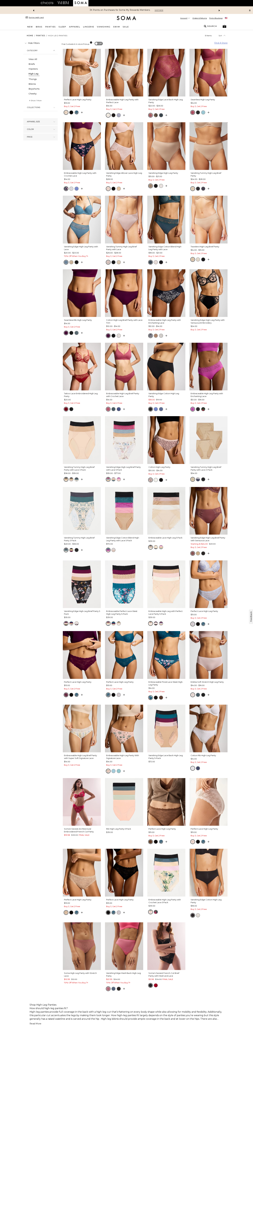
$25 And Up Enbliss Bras (115, 10)
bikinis (115, 1018)
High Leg (33, 73)
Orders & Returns (199, 18)
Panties (40, 35)
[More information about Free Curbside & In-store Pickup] (91, 42)
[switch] (99, 43)
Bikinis (32, 84)
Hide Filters (34, 43)
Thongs (33, 79)
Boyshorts (34, 89)
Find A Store (221, 43)
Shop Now (137, 10)
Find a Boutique (216, 18)
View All (33, 59)
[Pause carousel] (250, 10)
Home (30, 35)
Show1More (36, 100)
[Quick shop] (82, 112)
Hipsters (33, 69)
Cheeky (33, 93)
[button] (224, 26)
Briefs (32, 64)
